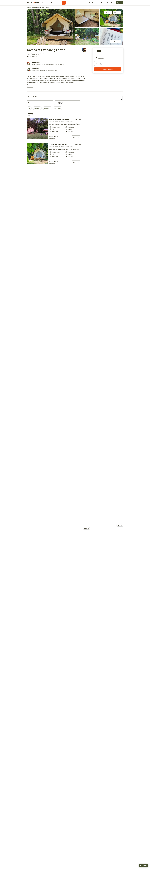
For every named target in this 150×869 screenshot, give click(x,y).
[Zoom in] (121, 97)
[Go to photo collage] (51, 27)
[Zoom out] (121, 99)
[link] (54, 128)
